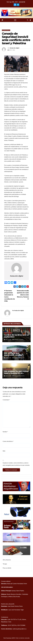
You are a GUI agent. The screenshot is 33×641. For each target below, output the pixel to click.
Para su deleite (7, 568)
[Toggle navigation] (15, 20)
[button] (27, 20)
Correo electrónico (8, 441)
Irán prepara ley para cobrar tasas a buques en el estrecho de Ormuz (16, 373)
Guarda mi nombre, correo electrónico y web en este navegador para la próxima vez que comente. (16, 464)
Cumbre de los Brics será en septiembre (16, 336)
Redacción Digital (19, 357)
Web (4, 451)
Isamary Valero (18, 339)
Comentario (6, 399)
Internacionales (6, 30)
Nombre (5, 431)
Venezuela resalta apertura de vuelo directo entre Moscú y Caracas (23, 294)
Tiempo (5, 564)
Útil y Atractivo (7, 560)
